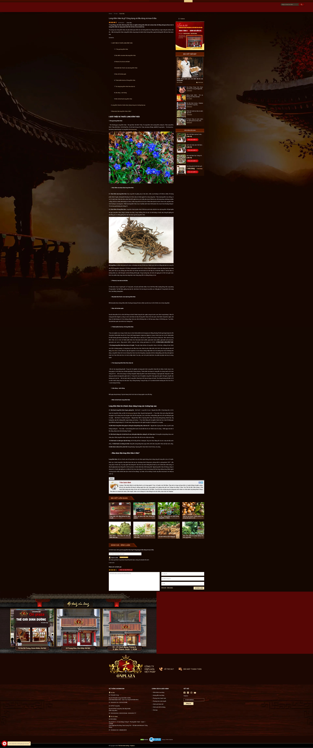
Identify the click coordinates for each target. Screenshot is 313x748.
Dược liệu (114, 350)
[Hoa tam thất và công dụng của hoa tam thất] (193, 530)
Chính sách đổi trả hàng (159, 707)
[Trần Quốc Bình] (114, 489)
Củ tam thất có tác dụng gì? (167, 536)
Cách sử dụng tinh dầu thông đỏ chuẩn (144, 517)
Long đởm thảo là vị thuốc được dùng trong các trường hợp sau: (128, 105)
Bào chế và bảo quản (120, 74)
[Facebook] (200, 483)
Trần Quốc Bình (125, 483)
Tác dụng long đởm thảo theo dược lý (125, 86)
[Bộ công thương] (155, 739)
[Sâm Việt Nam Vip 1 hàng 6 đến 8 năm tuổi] (181, 159)
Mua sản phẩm (192, 139)
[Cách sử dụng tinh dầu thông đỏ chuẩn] (144, 510)
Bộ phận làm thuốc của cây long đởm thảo (126, 68)
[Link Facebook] (184, 693)
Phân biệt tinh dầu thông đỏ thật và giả (120, 517)
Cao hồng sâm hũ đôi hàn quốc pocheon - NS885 (195, 166)
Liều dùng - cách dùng (121, 92)
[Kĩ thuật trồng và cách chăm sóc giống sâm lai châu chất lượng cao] (181, 124)
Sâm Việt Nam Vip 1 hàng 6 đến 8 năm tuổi (195, 156)
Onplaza (182, 18)
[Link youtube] (195, 693)
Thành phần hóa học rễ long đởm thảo (125, 80)
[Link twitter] (188, 693)
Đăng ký (188, 703)
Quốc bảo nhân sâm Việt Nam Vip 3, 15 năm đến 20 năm (194, 145)
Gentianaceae (132, 129)
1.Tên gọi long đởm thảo (121, 49)
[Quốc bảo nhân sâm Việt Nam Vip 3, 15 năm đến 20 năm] (181, 148)
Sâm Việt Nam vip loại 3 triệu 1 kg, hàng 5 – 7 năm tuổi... (194, 134)
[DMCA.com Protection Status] (144, 739)
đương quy (130, 413)
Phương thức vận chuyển (159, 701)
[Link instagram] (191, 693)
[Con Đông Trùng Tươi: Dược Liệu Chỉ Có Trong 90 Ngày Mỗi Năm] (181, 92)
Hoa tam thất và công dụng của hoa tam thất (193, 536)
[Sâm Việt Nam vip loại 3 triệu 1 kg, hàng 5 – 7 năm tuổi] (181, 137)
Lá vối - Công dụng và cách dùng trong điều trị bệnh (169, 517)
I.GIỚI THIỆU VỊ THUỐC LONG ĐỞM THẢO (122, 43)
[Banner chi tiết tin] (190, 35)
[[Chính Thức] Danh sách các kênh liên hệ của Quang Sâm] (190, 77)
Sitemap (155, 710)
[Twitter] (202, 483)
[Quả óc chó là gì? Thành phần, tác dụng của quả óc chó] (193, 510)
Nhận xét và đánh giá (115, 567)
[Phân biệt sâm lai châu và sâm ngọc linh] (181, 116)
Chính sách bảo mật (158, 704)
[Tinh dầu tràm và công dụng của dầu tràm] (144, 530)
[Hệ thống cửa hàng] (156, 623)
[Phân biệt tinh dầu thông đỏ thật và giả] (120, 510)
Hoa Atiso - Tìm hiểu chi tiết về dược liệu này (120, 536)
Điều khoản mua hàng (158, 692)
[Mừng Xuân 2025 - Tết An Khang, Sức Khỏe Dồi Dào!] (181, 101)
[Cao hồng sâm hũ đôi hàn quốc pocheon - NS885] (181, 169)
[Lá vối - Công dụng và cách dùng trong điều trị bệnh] (169, 510)
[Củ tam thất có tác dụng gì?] (169, 530)
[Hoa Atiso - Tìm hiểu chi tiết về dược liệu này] (120, 530)
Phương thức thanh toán (159, 698)
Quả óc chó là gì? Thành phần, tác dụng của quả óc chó (193, 517)
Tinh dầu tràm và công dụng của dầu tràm (144, 536)
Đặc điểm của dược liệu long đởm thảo (125, 55)
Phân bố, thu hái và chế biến (122, 61)
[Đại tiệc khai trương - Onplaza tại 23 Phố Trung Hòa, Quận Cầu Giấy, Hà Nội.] (181, 108)
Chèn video (170, 587)
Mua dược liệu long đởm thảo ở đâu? (121, 111)
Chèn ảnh (163, 587)
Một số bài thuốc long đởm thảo (123, 99)
